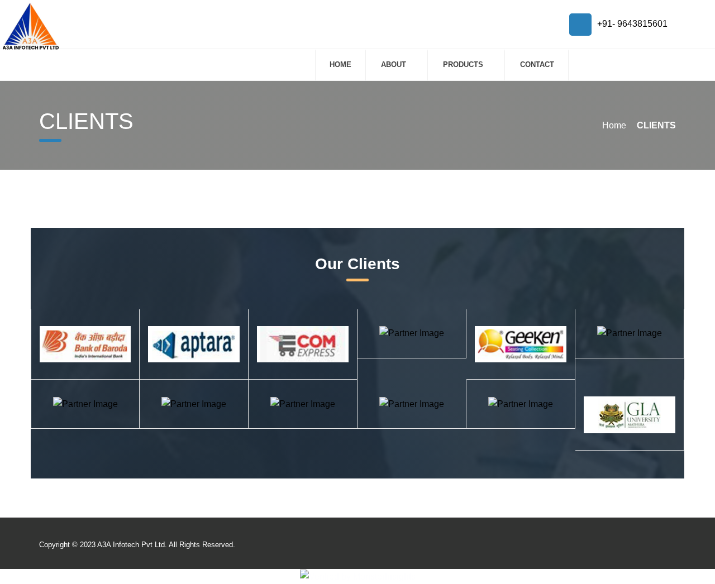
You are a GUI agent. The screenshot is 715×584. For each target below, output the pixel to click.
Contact (537, 64)
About (393, 64)
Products (463, 64)
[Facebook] (644, 546)
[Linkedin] (663, 546)
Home (340, 64)
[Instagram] (624, 546)
